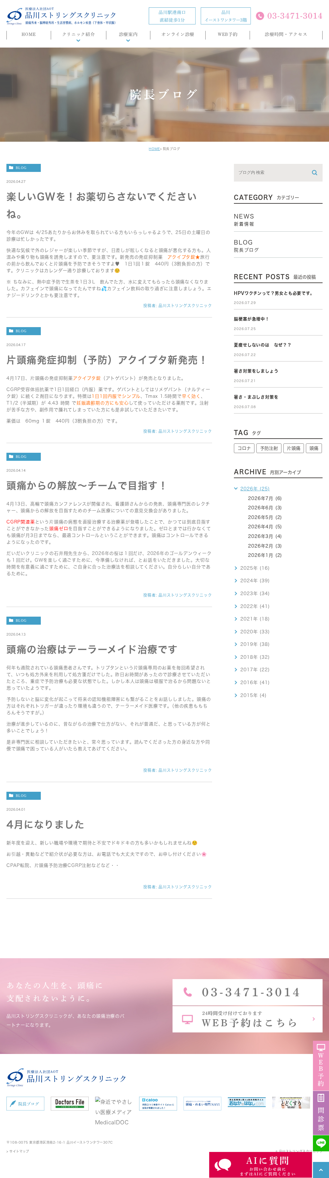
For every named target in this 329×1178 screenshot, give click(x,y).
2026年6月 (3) (265, 507)
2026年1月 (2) (265, 555)
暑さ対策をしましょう (256, 371)
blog (21, 167)
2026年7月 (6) (265, 498)
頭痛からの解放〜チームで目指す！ (87, 485)
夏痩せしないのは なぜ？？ (262, 345)
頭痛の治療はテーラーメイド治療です (92, 649)
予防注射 (269, 448)
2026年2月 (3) (265, 546)
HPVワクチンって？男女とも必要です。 (274, 293)
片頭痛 (293, 448)
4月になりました (45, 824)
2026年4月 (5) (265, 526)
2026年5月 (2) (265, 517)
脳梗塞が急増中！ (251, 319)
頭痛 (313, 448)
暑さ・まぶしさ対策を (256, 397)
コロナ (244, 448)
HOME (154, 148)
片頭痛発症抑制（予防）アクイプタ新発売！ (107, 360)
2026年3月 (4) (265, 536)
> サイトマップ (17, 1151)
